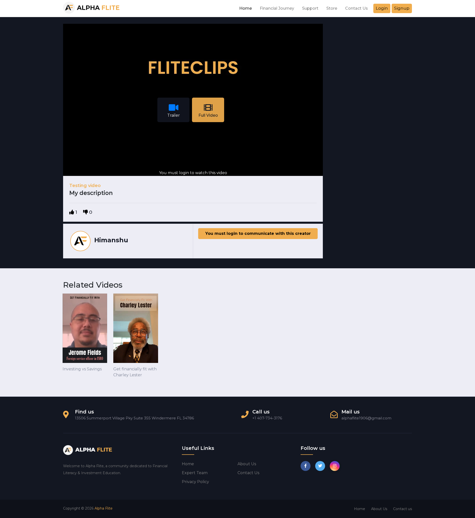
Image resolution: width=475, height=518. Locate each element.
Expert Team (195, 472)
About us (247, 464)
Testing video (85, 185)
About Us (379, 509)
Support (310, 8)
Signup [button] (401, 8)
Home (245, 8)
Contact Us (356, 8)
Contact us (248, 472)
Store (331, 8)
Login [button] (382, 8)
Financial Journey (277, 8)
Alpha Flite (104, 508)
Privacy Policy (195, 481)
